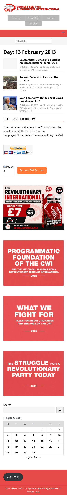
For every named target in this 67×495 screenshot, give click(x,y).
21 (33, 446)
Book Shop (33, 18)
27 (25, 452)
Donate (51, 18)
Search (7, 404)
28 (33, 452)
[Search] (60, 410)
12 (16, 441)
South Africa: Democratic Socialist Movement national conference (40, 61)
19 (16, 446)
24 (59, 446)
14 (33, 441)
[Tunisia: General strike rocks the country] (10, 82)
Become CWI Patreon (32, 170)
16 (50, 441)
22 (42, 446)
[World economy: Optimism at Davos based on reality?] (10, 103)
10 (59, 435)
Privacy (33, 23)
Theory (16, 18)
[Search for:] (33, 40)
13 (25, 441)
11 (7, 441)
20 (25, 446)
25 (7, 452)
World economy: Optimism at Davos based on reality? (41, 99)
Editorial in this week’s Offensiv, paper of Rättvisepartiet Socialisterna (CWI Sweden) (41, 108)
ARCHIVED (13, 477)
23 (50, 446)
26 (16, 452)
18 (7, 446)
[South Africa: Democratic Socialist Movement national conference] (10, 63)
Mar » (37, 457)
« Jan (29, 457)
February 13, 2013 (30, 67)
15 (42, 441)
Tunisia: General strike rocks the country (39, 78)
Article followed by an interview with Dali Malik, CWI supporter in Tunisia (41, 87)
